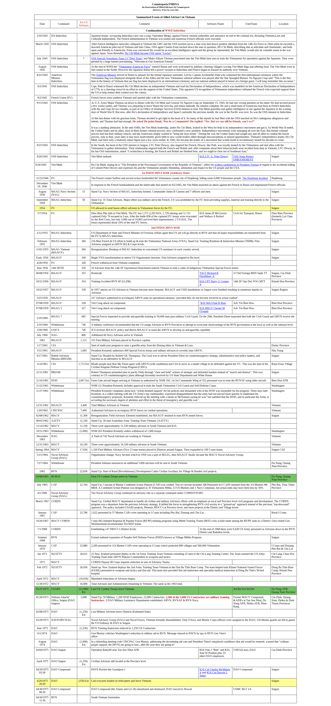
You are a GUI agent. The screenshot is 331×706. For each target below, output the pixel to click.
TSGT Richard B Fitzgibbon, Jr (208, 275)
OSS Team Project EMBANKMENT (243, 158)
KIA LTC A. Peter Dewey (213, 156)
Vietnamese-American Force (134, 66)
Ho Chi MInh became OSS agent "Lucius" (148, 53)
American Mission (106, 74)
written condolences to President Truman (236, 164)
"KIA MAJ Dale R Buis (212, 303)
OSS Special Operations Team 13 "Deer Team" (117, 58)
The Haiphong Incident (255, 178)
